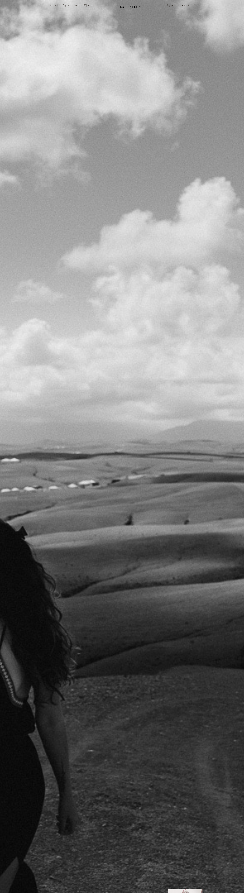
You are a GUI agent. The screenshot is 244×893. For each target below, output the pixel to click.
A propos (171, 5)
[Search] (194, 5)
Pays (64, 5)
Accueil (54, 5)
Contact (185, 5)
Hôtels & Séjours (82, 5)
